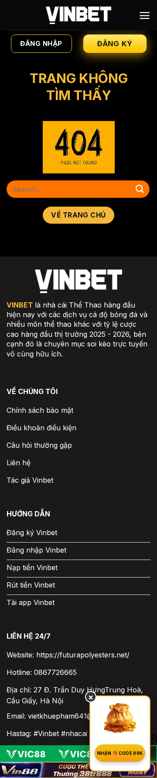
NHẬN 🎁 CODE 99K (120, 753)
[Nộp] (140, 188)
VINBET (20, 305)
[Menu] (144, 15)
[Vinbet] (78, 15)
